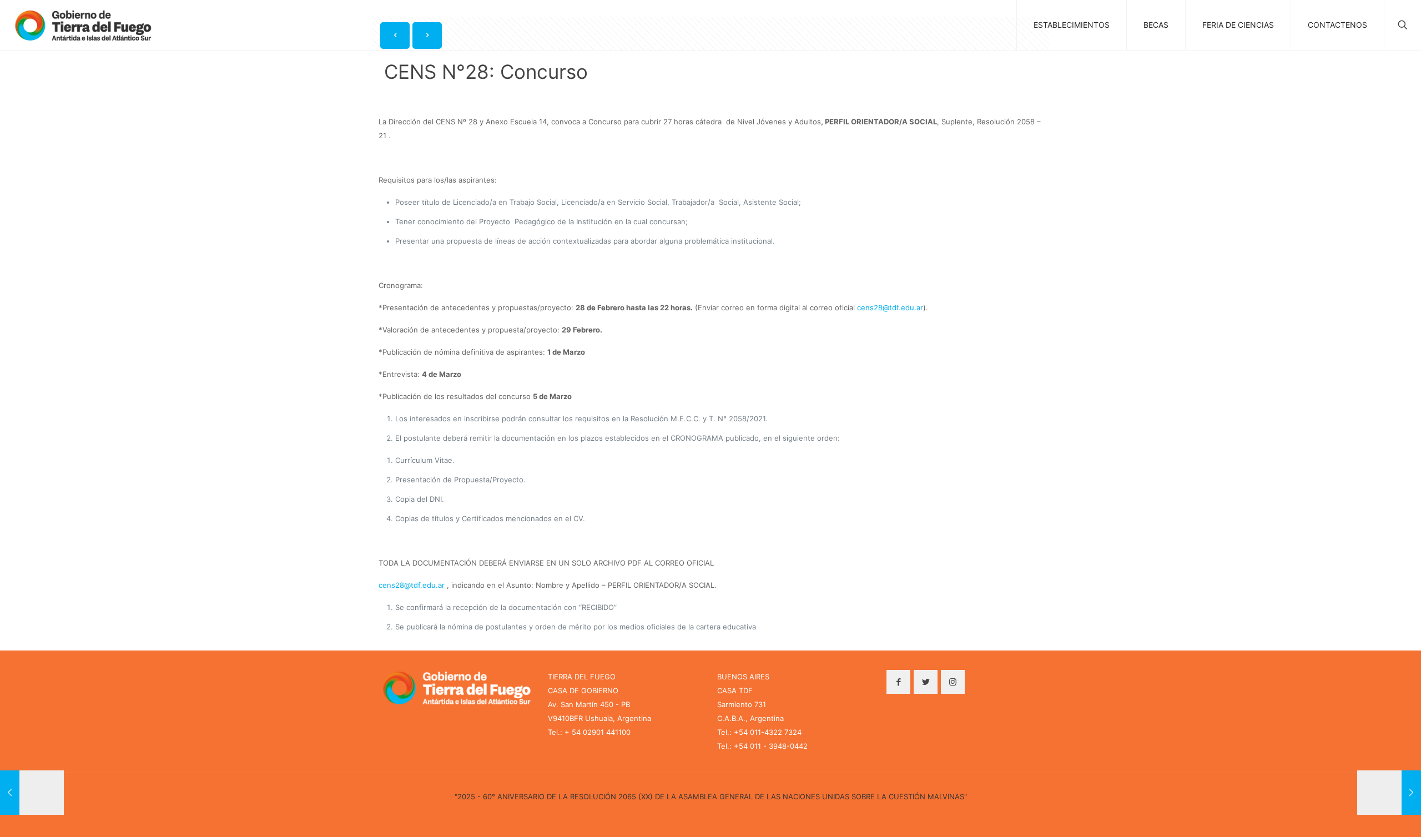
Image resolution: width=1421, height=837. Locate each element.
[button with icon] (898, 682)
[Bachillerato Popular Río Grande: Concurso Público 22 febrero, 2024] (32, 792)
